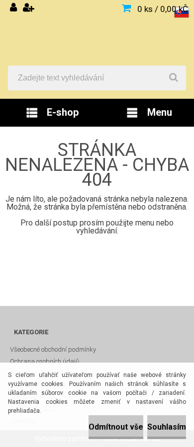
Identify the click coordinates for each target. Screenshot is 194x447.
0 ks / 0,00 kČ (162, 9)
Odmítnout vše (116, 427)
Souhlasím (166, 427)
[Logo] (97, 33)
